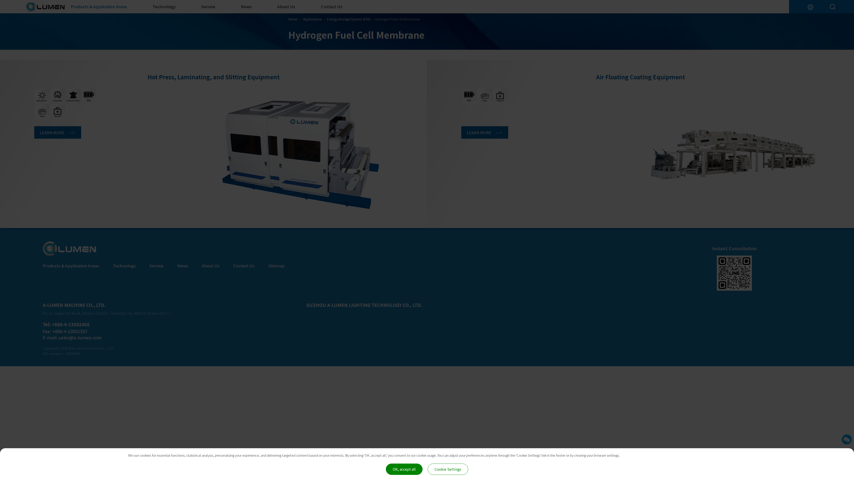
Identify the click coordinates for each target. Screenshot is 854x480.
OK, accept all (404, 469)
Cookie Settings (448, 469)
